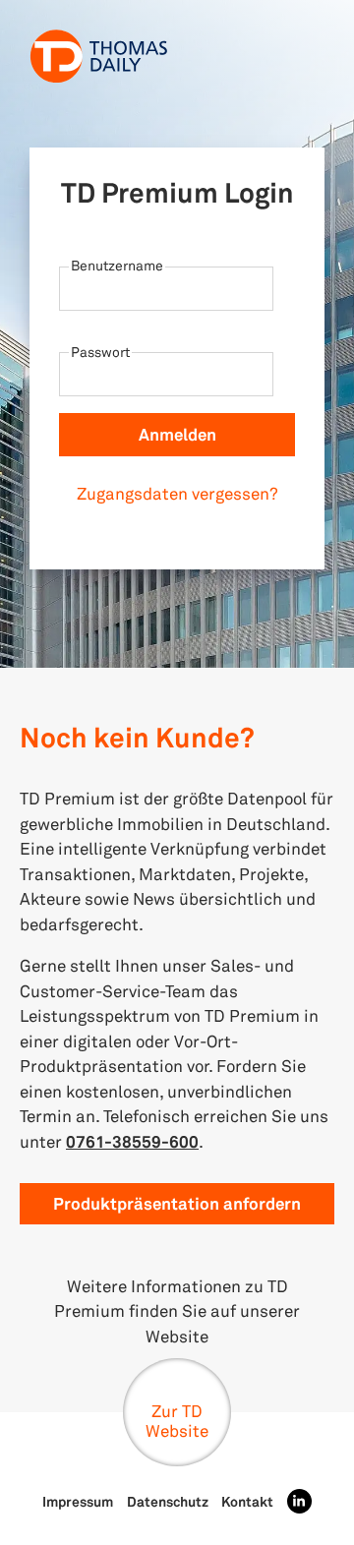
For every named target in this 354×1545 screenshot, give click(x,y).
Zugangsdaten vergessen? (177, 493)
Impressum (77, 1501)
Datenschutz (167, 1501)
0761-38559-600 (132, 1141)
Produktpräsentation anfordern (177, 1203)
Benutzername (117, 265)
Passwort (100, 351)
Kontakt (247, 1501)
